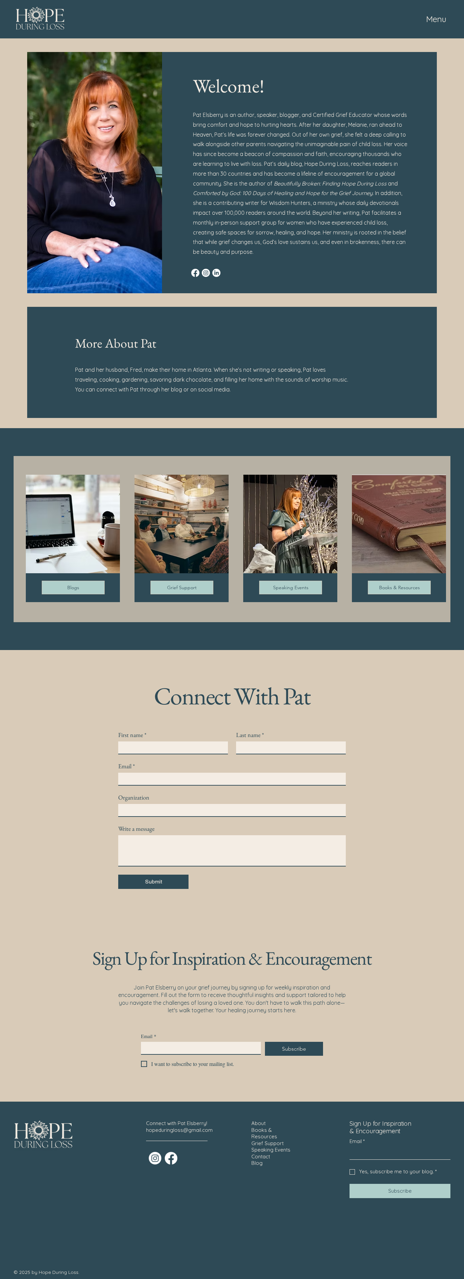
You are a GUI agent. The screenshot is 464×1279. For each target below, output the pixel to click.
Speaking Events (270, 1149)
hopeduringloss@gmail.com (179, 1130)
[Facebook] (195, 273)
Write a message (136, 829)
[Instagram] (206, 273)
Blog (257, 1163)
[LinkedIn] (216, 273)
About (258, 1123)
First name (132, 735)
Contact (260, 1156)
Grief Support (267, 1143)
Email (126, 766)
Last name (250, 735)
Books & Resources (264, 1133)
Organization (133, 797)
